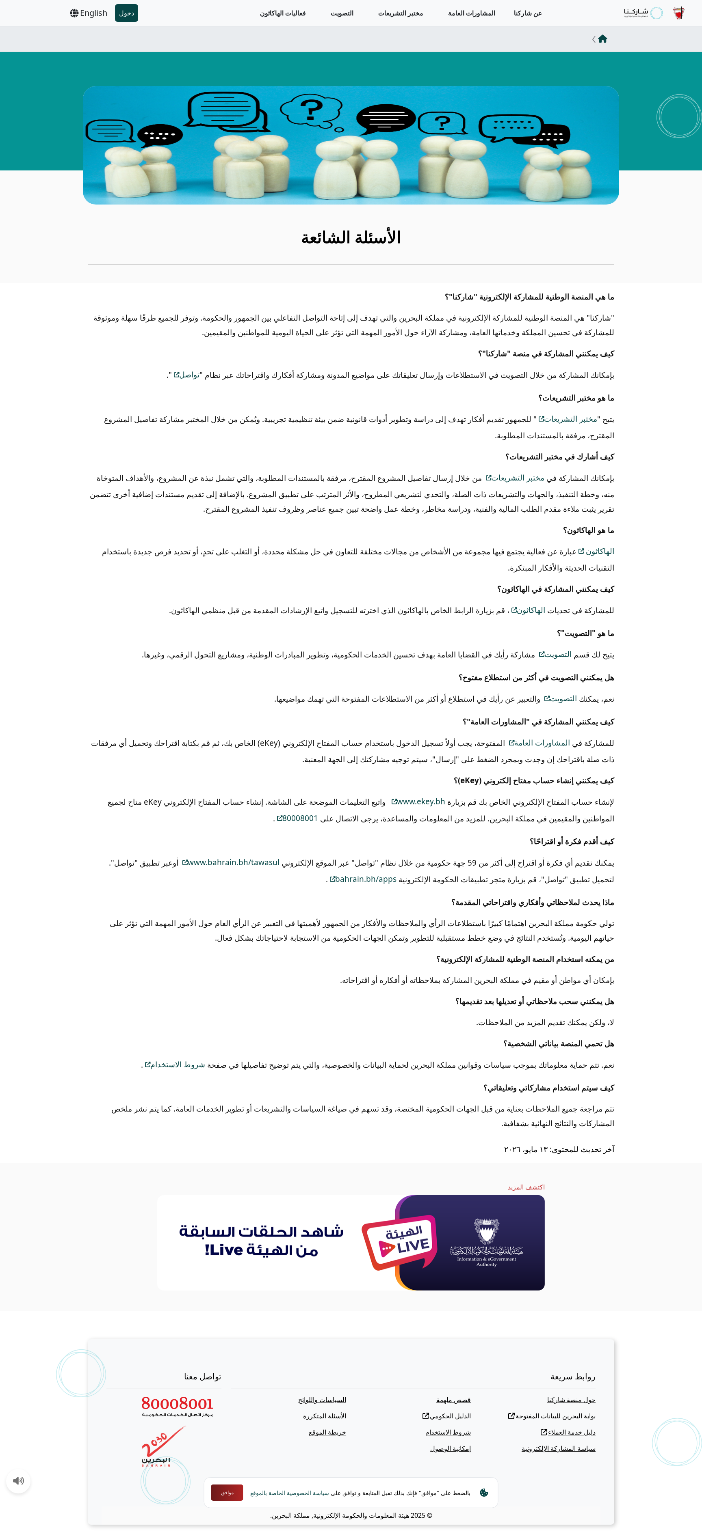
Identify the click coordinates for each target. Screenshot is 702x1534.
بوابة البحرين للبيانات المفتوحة (556, 1415)
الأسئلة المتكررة (324, 1415)
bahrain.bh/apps (365, 879)
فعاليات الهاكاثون (283, 13)
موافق (227, 1492)
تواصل (189, 374)
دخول (126, 13)
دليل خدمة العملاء (572, 1432)
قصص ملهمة (453, 1399)
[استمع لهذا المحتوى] (18, 1481)
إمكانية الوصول (450, 1448)
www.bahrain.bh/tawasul (234, 862)
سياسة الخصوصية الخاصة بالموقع (289, 1493)
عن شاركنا (528, 13)
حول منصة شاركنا (571, 1399)
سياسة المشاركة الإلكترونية (559, 1448)
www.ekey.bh (421, 801)
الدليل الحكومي (450, 1415)
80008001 (300, 818)
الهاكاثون (599, 551)
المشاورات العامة (471, 13)
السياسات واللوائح (322, 1399)
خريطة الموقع (327, 1432)
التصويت (342, 13)
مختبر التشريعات (400, 13)
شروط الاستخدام (177, 1064)
